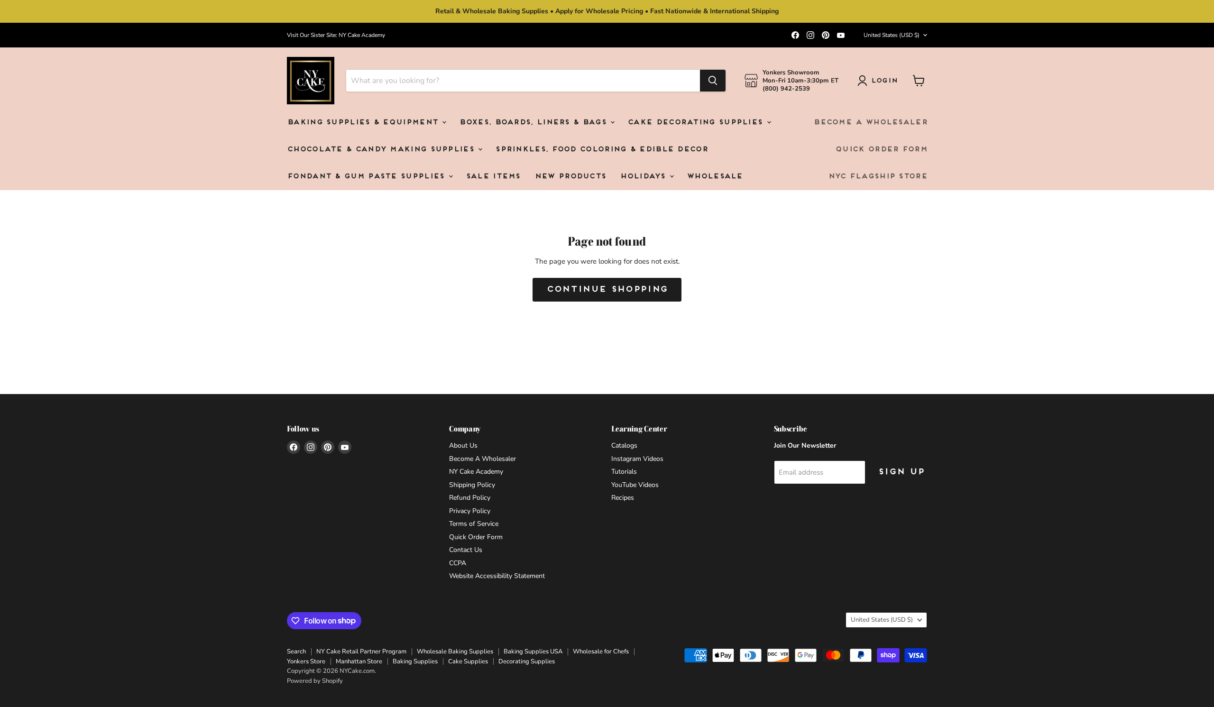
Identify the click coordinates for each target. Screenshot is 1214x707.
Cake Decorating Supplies (696, 122)
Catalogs (624, 445)
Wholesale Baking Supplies (455, 651)
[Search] (713, 81)
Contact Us (465, 549)
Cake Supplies (468, 661)
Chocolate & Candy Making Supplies (382, 149)
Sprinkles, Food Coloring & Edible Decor (601, 149)
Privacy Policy (469, 510)
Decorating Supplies (526, 661)
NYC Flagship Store (877, 176)
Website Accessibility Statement (497, 575)
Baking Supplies (415, 661)
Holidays (644, 176)
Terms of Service (473, 523)
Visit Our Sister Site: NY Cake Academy (336, 35)
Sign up (901, 472)
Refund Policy (469, 497)
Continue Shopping (607, 289)
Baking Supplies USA (533, 651)
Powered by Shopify (315, 681)
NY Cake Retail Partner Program (361, 651)
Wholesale (715, 176)
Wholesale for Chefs (601, 651)
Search (296, 651)
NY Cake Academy (476, 471)
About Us (463, 445)
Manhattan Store (359, 661)
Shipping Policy (472, 484)
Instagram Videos (637, 458)
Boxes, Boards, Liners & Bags (534, 122)
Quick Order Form (881, 149)
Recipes (622, 497)
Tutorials (624, 471)
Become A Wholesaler (870, 122)
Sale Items (493, 176)
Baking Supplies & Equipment (364, 122)
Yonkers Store (306, 661)
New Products (570, 176)
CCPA (457, 563)
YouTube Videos (635, 484)
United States (892, 35)
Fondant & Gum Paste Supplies (367, 176)
